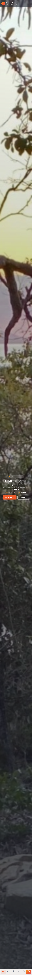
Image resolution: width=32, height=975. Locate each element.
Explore (23, 497)
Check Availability (10, 497)
